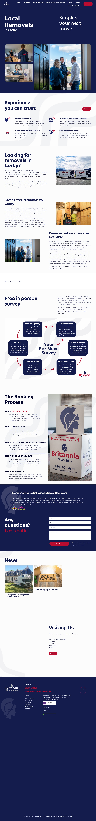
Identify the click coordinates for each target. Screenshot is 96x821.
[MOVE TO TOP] (84, 687)
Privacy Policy (46, 710)
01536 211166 (31, 688)
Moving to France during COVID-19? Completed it (18, 595)
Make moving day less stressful (47, 590)
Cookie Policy (46, 707)
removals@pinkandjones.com (38, 691)
